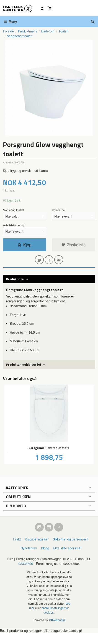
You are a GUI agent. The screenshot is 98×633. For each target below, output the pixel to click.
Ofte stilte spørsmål (67, 548)
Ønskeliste (75, 244)
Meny (12, 21)
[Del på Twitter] (39, 259)
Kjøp (27, 244)
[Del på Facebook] (49, 259)
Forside (8, 31)
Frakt (17, 539)
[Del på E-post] (58, 259)
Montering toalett (13, 210)
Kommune (58, 210)
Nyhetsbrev (29, 548)
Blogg (45, 548)
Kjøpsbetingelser (37, 539)
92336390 (25, 563)
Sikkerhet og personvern (70, 539)
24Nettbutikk (57, 620)
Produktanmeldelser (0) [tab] (23, 364)
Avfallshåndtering (14, 225)
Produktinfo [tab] (15, 279)
